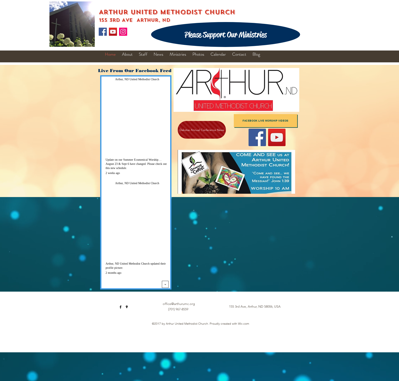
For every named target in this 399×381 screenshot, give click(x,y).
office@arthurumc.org (179, 304)
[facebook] (120, 307)
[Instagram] (123, 32)
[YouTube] (113, 32)
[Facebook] (103, 32)
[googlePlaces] (127, 307)
